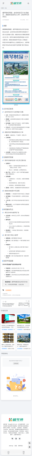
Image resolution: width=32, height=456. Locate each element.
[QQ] (16, 438)
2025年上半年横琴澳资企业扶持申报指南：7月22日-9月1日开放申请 (8, 327)
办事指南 (5, 329)
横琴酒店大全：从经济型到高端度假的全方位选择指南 (23, 327)
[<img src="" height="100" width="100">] (12, 438)
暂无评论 (5, 353)
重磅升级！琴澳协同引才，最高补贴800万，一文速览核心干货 (23, 346)
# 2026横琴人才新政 (27, 348)
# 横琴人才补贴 (11, 348)
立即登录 (16, 363)
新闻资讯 (9, 290)
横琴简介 (20, 445)
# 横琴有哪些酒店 (27, 329)
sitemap (11, 445)
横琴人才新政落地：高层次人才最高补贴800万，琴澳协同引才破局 (8, 346)
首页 (3, 8)
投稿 (16, 445)
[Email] (19, 438)
